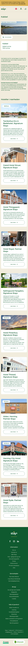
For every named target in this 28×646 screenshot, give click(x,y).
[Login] (21, 9)
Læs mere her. (21, 3)
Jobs (14, 567)
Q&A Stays (14, 554)
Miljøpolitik (14, 592)
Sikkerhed (14, 614)
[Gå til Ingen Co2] (19, 642)
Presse (14, 561)
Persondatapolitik (14, 596)
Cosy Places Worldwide (14, 579)
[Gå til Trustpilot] (6, 642)
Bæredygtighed (14, 594)
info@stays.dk (8, 632)
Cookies (14, 598)
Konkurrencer (14, 563)
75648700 (20, 632)
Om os (14, 550)
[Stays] (3, 9)
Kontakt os (14, 552)
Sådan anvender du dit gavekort (14, 618)
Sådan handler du (14, 607)
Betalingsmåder (14, 616)
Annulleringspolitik (14, 559)
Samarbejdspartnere (14, 581)
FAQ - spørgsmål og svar (14, 556)
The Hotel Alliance (14, 576)
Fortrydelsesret (14, 620)
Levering (14, 609)
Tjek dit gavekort (14, 623)
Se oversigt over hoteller (14, 590)
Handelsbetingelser (14, 612)
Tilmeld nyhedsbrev (14, 565)
